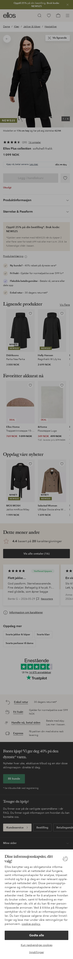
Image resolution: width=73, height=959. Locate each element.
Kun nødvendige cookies (36, 945)
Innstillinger (36, 952)
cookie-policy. (31, 924)
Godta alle (36, 935)
